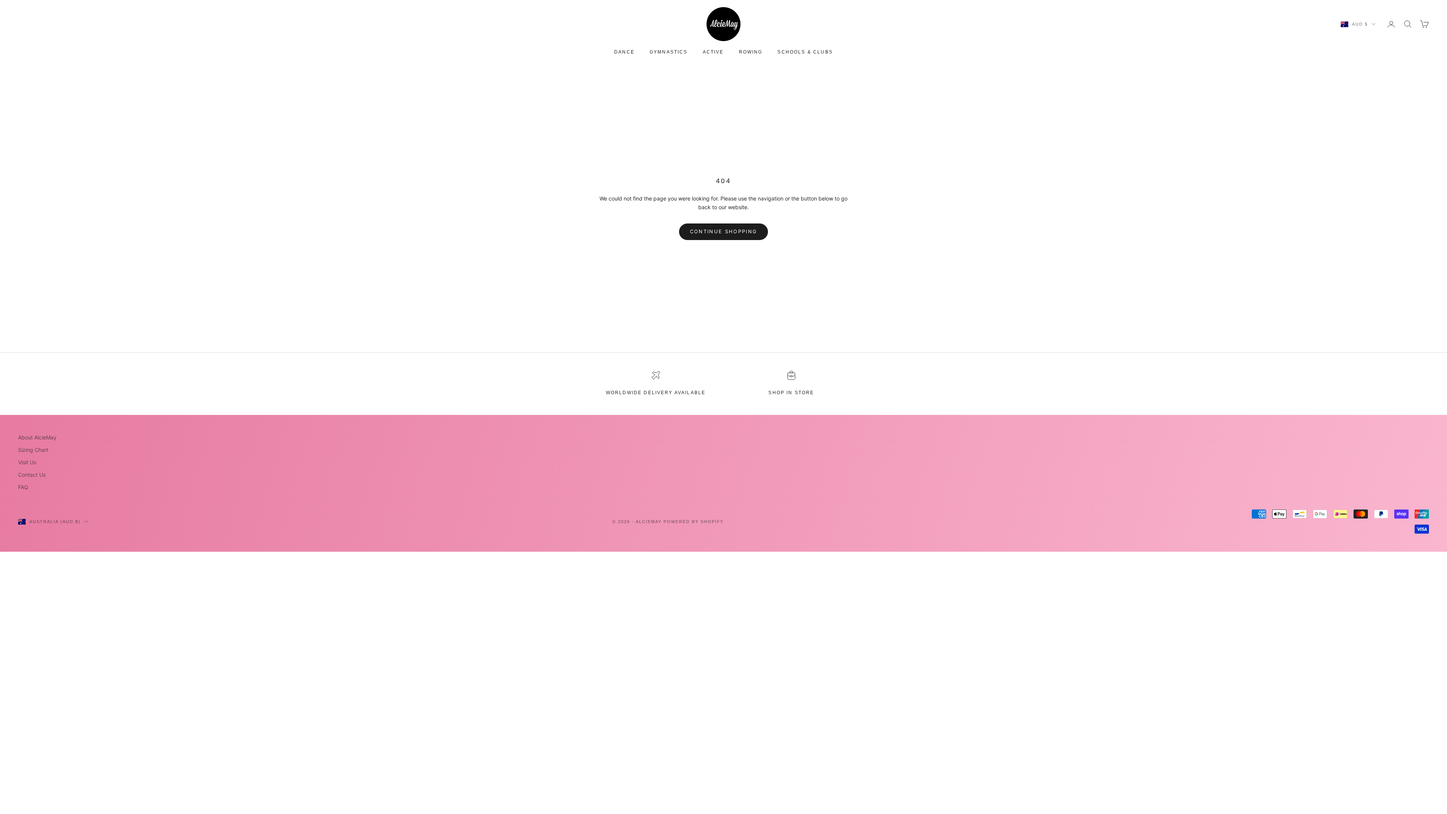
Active (713, 52)
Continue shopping (723, 231)
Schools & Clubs (804, 52)
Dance (624, 52)
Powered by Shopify (694, 521)
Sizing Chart (33, 450)
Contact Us (32, 474)
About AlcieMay (37, 437)
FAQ (23, 487)
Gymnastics (669, 52)
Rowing (751, 52)
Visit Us (27, 462)
